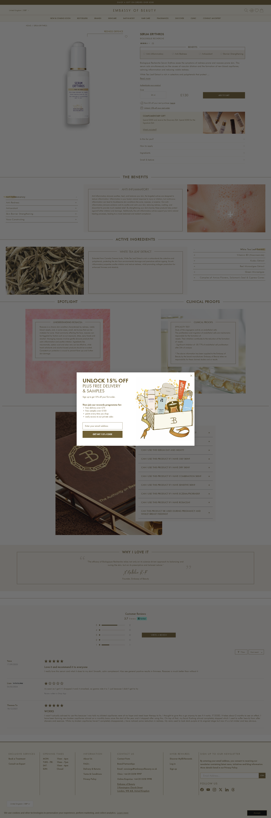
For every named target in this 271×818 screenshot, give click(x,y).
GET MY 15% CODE (102, 434)
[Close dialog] (191, 376)
